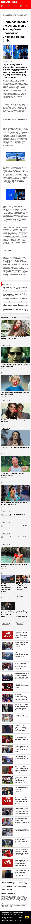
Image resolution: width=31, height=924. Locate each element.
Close (27, 917)
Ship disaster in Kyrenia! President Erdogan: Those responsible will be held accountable (15, 311)
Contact (20, 882)
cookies (10, 914)
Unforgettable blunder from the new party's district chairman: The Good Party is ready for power (15, 294)
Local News (9, 889)
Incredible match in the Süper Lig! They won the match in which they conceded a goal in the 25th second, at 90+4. (15, 300)
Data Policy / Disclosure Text (9, 920)
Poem (3, 886)
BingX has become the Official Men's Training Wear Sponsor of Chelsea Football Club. (15, 15)
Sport (15, 886)
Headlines (9, 886)
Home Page (25, 882)
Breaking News (22, 886)
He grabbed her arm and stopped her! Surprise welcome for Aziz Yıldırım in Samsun (15, 305)
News (3, 889)
